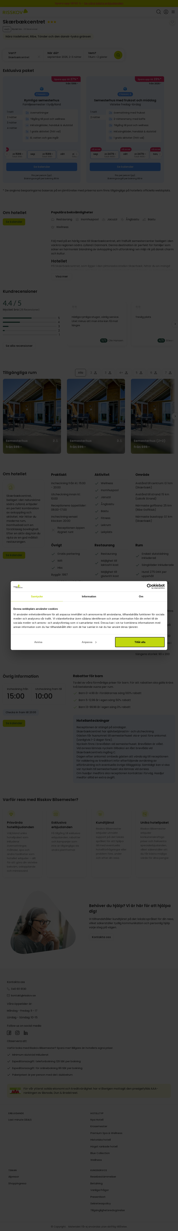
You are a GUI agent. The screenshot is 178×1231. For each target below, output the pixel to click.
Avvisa (38, 641)
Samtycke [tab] (37, 596)
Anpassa (87, 641)
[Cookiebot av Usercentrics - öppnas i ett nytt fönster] (149, 586)
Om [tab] (141, 596)
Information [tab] (89, 596)
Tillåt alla (140, 641)
